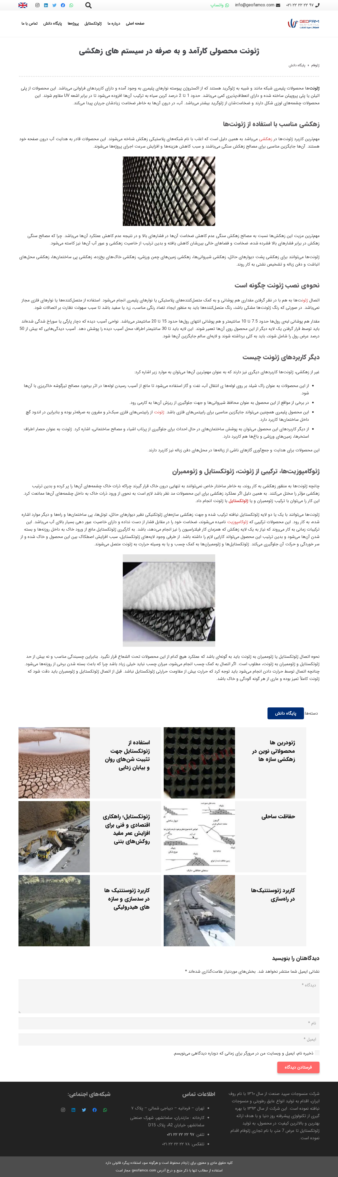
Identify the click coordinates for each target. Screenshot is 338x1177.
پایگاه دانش (297, 65)
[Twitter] (54, 5)
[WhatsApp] (71, 5)
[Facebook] (63, 5)
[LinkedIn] (46, 5)
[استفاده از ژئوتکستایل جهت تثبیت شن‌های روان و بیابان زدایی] (54, 731)
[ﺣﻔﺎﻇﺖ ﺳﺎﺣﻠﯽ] (199, 805)
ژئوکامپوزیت (237, 522)
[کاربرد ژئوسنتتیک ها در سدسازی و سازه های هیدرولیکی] (54, 879)
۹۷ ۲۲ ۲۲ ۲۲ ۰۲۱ (180, 1134)
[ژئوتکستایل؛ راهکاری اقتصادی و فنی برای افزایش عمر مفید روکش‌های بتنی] (54, 805)
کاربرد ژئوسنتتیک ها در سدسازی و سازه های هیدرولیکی (127, 898)
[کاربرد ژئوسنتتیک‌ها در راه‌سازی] (199, 879)
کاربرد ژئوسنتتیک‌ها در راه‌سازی (273, 894)
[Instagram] (37, 5)
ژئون (305, 300)
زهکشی (265, 139)
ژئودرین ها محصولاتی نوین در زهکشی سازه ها (273, 750)
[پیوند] (22, 5)
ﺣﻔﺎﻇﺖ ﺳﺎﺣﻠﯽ (278, 816)
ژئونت (159, 412)
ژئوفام (315, 65)
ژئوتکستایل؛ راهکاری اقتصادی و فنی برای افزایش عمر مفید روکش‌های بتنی (126, 829)
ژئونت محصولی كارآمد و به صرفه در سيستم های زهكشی (169, 51)
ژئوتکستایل (238, 501)
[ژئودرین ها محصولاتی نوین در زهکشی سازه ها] (199, 731)
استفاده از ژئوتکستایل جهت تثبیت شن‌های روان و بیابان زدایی (127, 755)
